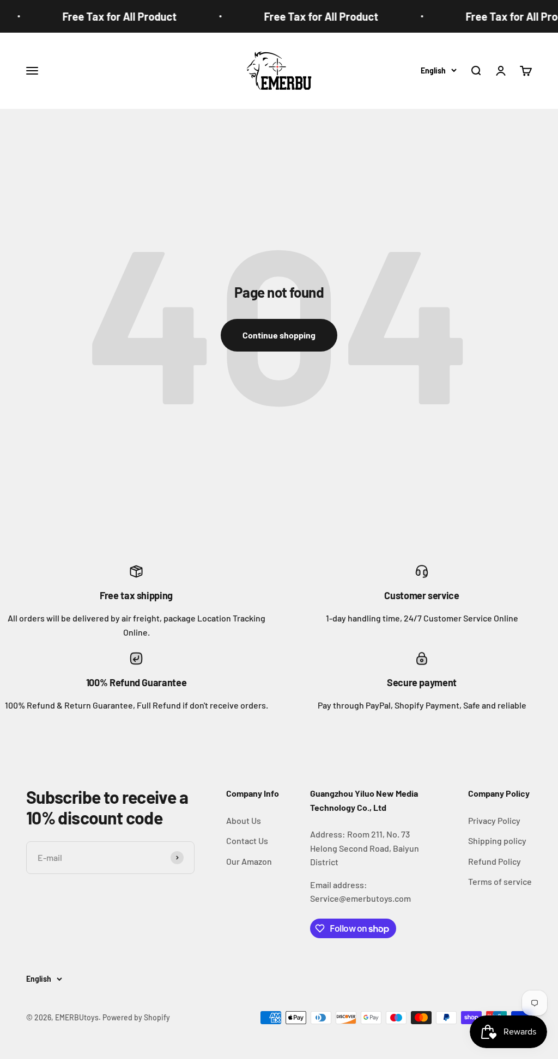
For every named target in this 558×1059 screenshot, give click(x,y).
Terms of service (500, 881)
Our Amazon (249, 861)
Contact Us (247, 840)
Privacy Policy (494, 820)
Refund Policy (494, 861)
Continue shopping (279, 335)
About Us (243, 820)
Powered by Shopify (136, 1017)
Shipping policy (497, 840)
